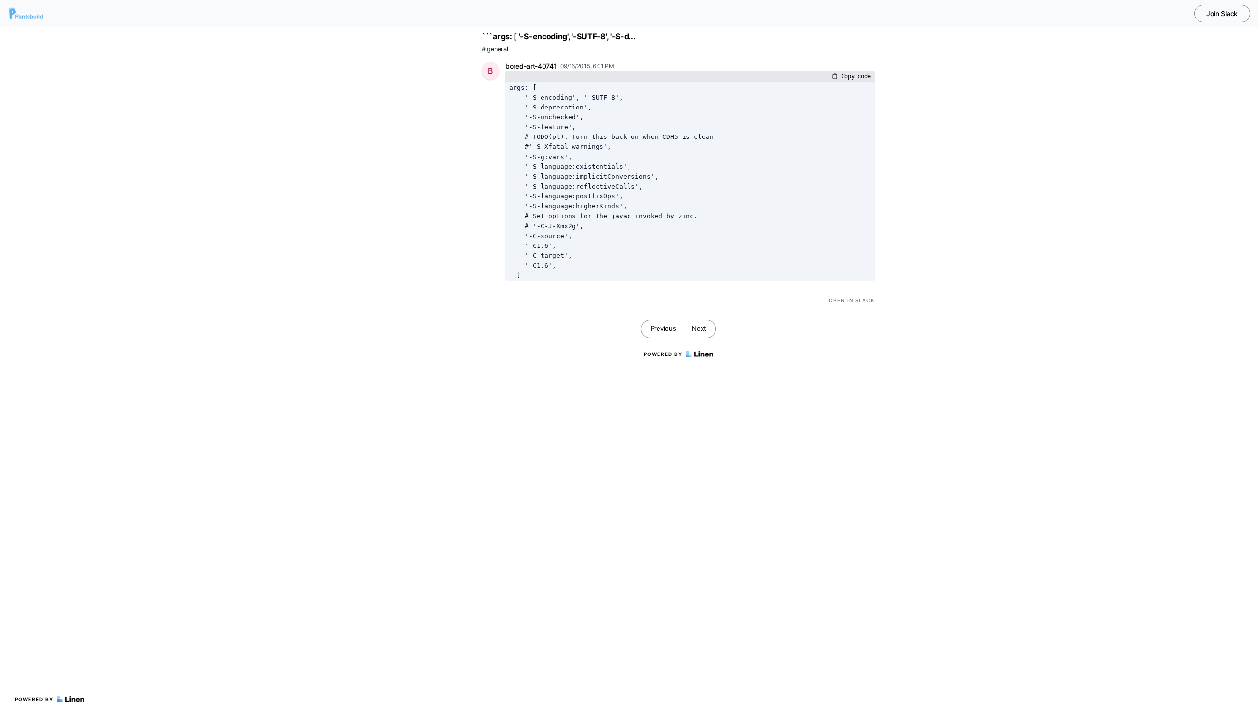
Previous (663, 328)
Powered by (34, 699)
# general (495, 49)
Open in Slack (852, 300)
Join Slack (1222, 13)
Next (699, 328)
